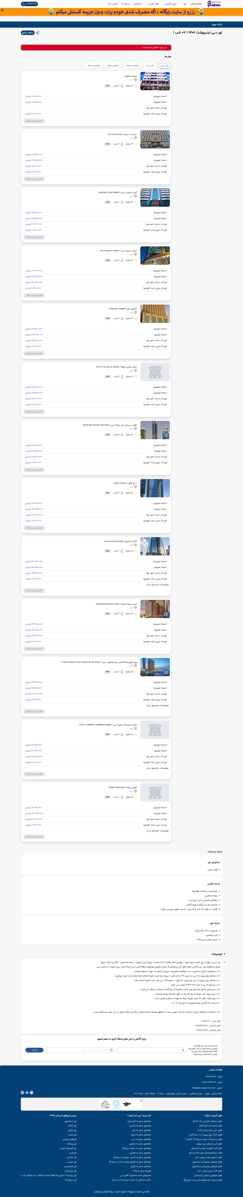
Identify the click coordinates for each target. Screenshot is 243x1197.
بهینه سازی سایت (123, 1192)
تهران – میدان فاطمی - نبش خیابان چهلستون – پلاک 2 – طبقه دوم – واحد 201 (172, 1093)
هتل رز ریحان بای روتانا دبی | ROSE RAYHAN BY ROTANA (110, 425)
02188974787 (209, 1082)
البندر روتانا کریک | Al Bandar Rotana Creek (116, 604)
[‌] (127, 1104)
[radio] (170, 64)
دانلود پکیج (27, 32)
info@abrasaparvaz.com (203, 1088)
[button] (34, 121)
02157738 (211, 1076)
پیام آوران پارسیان (103, 1192)
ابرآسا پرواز (217, 24)
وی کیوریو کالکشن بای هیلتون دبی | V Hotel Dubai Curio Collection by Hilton (99, 662)
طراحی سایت (142, 1192)
